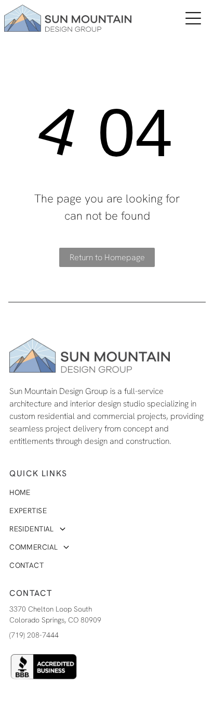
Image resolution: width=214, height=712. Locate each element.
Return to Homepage (107, 257)
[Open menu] (193, 18)
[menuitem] (88, 493)
